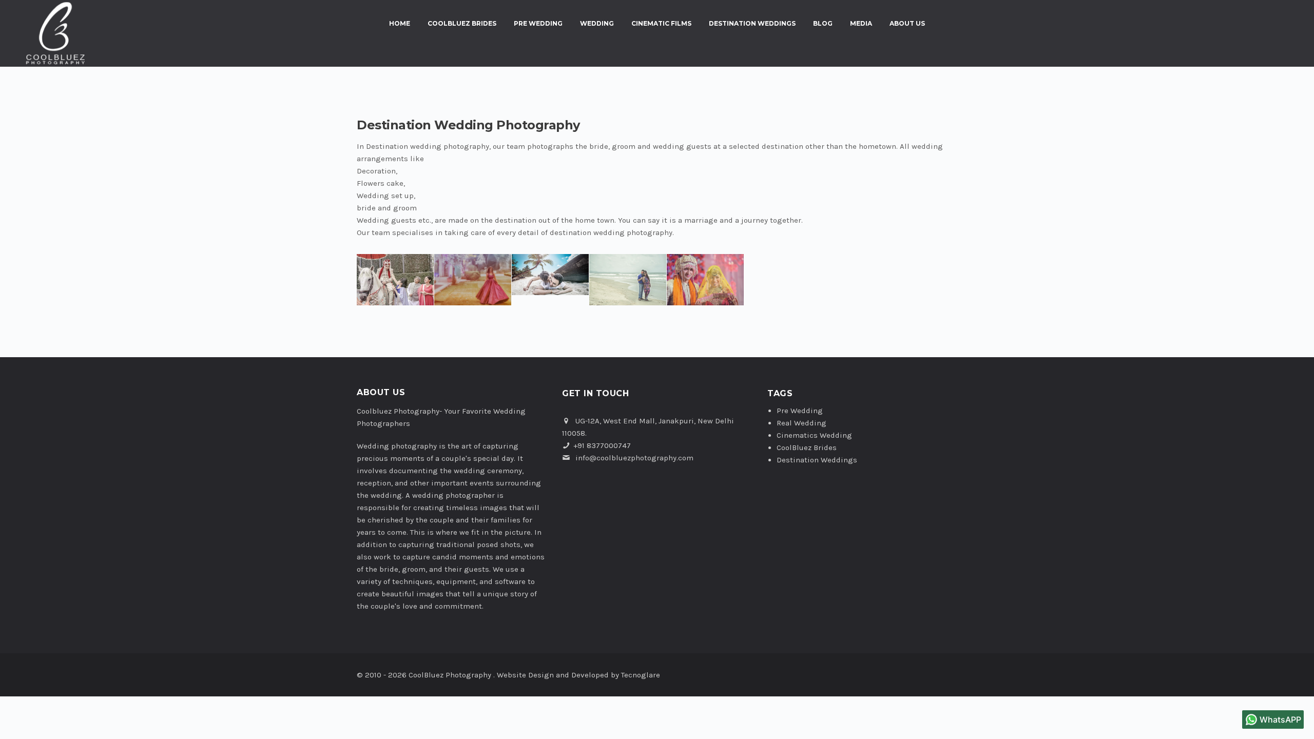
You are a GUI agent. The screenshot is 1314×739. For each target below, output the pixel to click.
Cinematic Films (661, 24)
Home (399, 24)
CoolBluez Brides (462, 24)
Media (861, 24)
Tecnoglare (640, 674)
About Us (907, 24)
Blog (823, 24)
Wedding (597, 24)
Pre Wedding (538, 24)
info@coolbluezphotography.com (634, 457)
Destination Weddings (752, 24)
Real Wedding (801, 422)
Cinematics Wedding (814, 435)
